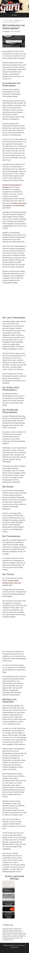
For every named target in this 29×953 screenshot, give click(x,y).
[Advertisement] (14, 300)
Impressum (22, 945)
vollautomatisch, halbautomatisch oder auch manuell (11, 583)
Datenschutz (14, 947)
